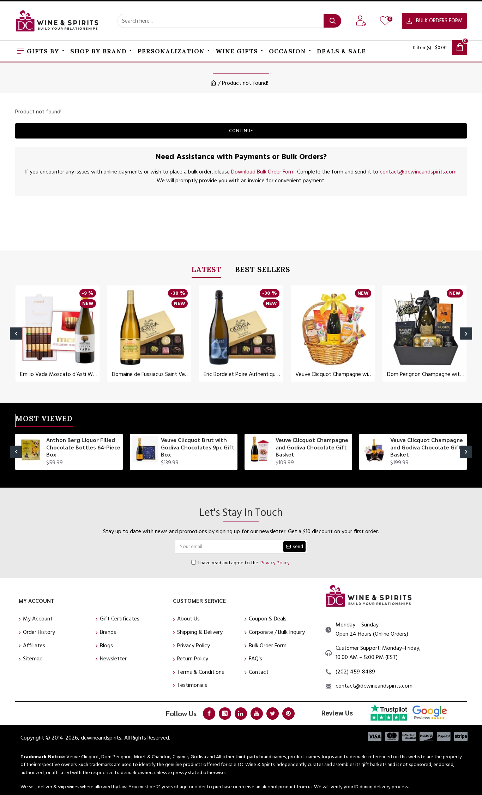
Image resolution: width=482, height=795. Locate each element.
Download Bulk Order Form (263, 172)
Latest (206, 271)
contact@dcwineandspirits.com (418, 172)
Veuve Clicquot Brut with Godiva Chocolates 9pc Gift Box (198, 447)
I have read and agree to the (244, 562)
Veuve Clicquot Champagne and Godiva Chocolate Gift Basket (312, 447)
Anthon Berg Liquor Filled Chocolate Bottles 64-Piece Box (83, 447)
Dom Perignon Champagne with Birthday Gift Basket (426, 374)
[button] (16, 333)
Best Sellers (262, 271)
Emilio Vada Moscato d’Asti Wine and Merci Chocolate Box (59, 374)
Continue (241, 131)
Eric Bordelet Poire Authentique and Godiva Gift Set (242, 374)
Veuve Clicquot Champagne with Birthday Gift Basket (334, 374)
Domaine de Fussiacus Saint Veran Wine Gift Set (150, 374)
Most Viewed (44, 420)
